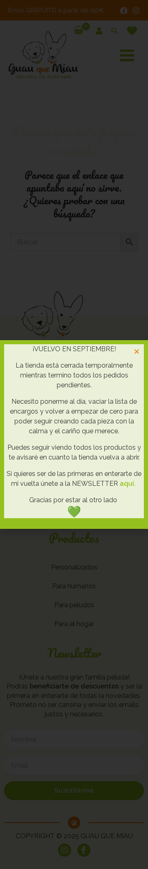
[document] (74, 434)
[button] (137, 351)
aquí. (128, 483)
